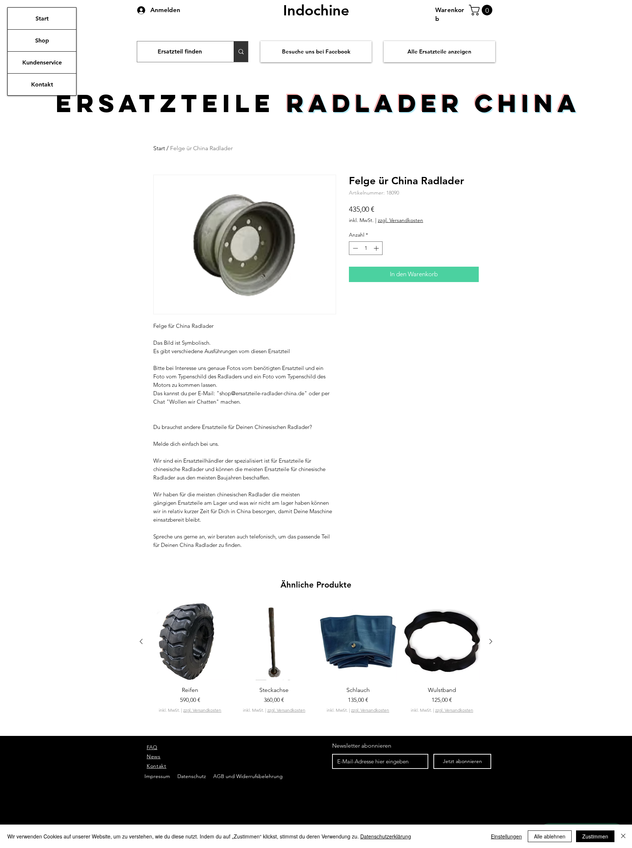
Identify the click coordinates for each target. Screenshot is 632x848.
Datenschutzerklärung (385, 836)
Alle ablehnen (549, 836)
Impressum (157, 776)
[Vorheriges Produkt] (141, 641)
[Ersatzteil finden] (241, 51)
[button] (482, 10)
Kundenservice (42, 62)
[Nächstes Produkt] (490, 641)
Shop (42, 40)
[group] (316, 670)
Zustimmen (595, 836)
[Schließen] (623, 836)
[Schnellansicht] (190, 641)
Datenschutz (192, 776)
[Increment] (376, 248)
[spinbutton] (365, 248)
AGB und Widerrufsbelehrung (247, 776)
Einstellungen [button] (506, 836)
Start (42, 18)
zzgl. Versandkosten (400, 220)
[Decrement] (354, 248)
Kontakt (42, 84)
